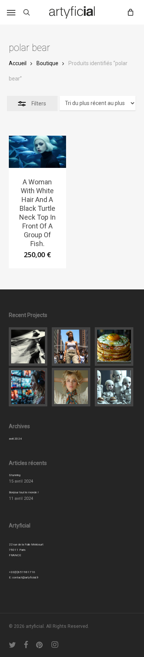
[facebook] (26, 644)
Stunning (14, 475)
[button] (11, 12)
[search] (26, 12)
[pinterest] (40, 644)
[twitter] (13, 644)
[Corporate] (115, 346)
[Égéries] (72, 387)
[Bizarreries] (115, 387)
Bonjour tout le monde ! (24, 492)
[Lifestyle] (72, 346)
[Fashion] (29, 346)
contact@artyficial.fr (25, 577)
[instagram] (55, 644)
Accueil (17, 63)
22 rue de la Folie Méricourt (26, 544)
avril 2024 (15, 438)
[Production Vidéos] (29, 387)
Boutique (47, 63)
